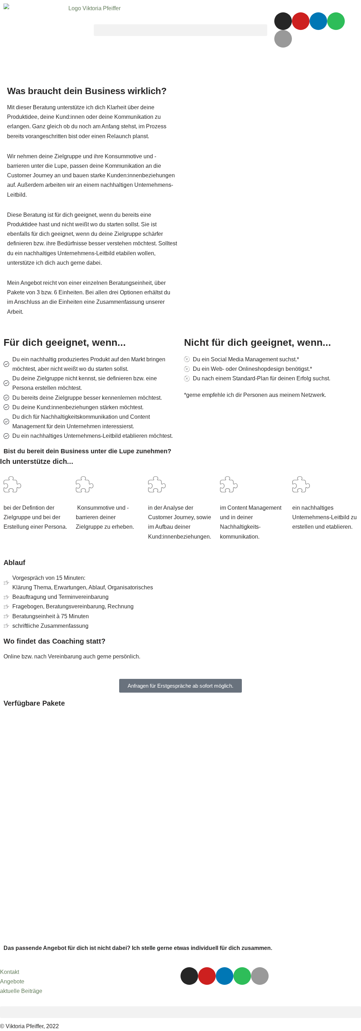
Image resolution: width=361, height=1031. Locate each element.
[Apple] (283, 39)
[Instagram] (283, 21)
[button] (180, 30)
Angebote (12, 981)
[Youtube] (301, 21)
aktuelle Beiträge (21, 991)
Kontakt (9, 972)
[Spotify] (336, 21)
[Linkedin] (318, 21)
